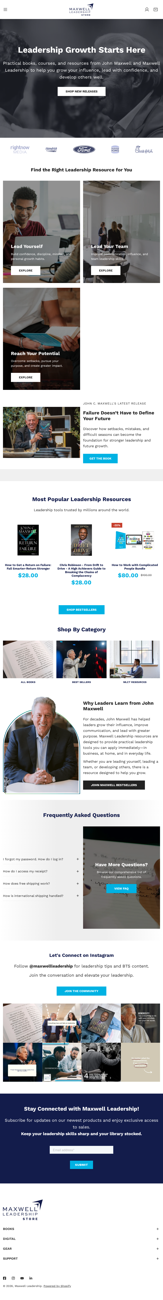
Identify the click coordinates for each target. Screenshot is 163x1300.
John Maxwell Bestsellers (114, 785)
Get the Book (100, 458)
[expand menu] (5, 9)
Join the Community (81, 991)
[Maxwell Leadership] (81, 9)
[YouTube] (22, 1278)
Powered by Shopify (57, 1286)
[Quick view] (45, 554)
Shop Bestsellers (82, 610)
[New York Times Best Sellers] (81, 659)
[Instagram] (13, 1278)
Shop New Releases (82, 91)
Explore (25, 270)
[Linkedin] (30, 1278)
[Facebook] (4, 1278)
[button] (155, 9)
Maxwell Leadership (28, 1286)
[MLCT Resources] (135, 659)
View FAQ (121, 888)
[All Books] (28, 659)
